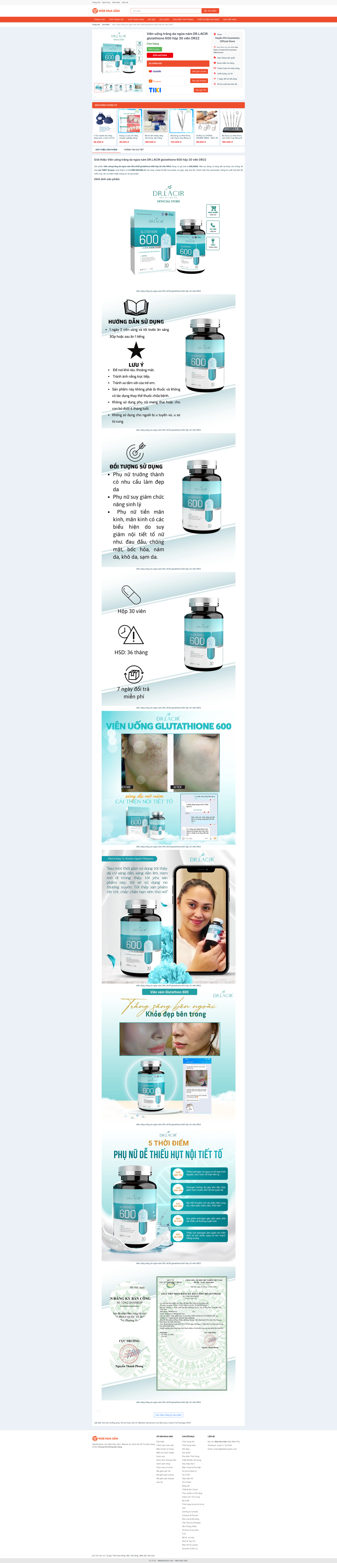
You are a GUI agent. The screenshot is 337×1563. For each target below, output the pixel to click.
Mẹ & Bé (185, 1500)
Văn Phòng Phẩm (189, 1526)
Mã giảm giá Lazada (165, 1475)
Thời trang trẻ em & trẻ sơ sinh (193, 1506)
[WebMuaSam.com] (106, 11)
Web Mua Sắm (181, 1560)
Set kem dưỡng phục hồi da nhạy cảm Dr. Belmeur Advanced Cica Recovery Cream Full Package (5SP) (146, 1423)
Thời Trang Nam (136, 19)
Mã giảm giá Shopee (165, 1478)
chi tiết (134, 149)
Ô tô (184, 1534)
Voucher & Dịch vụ (190, 1548)
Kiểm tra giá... (154, 49)
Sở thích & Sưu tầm (190, 1530)
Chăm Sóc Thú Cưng (191, 1497)
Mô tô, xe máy (188, 1537)
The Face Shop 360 (121, 1555)
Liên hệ (125, 2)
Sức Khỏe (164, 19)
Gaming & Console (190, 1511)
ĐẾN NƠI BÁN (160, 55)
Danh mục (106, 2)
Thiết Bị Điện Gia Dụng (208, 19)
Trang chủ (96, 2)
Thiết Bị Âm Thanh (190, 1489)
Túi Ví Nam (186, 1482)
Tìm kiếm (211, 10)
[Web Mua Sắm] (105, 1438)
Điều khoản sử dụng (165, 1449)
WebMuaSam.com (165, 1560)
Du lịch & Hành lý (189, 1471)
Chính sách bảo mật (165, 1445)
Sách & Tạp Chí (188, 1541)
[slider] (98, 87)
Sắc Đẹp (151, 19)
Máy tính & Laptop (190, 1545)
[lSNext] (139, 56)
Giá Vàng (134, 1555)
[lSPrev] (98, 56)
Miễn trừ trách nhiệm (165, 1452)
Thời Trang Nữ (116, 19)
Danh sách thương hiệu (166, 1460)
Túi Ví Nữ (186, 1475)
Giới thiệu (116, 2)
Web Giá (143, 1555)
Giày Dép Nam (229, 19)
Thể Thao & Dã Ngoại (191, 1523)
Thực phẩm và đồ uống (192, 1493)
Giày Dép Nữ (187, 1478)
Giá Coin (151, 1555)
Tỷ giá (108, 1555)
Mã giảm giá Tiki (163, 1471)
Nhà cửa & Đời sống (190, 1519)
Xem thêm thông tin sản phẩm (168, 1415)
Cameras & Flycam (190, 1515)
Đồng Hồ (186, 1486)
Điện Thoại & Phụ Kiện (191, 1467)
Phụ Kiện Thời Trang (183, 19)
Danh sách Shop (163, 1464)
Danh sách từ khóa (164, 1467)
